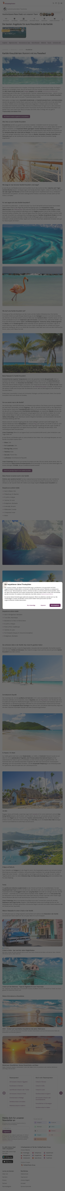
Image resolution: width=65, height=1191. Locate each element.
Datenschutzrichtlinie (47, 594)
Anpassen (43, 605)
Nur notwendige (31, 605)
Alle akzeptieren (55, 605)
